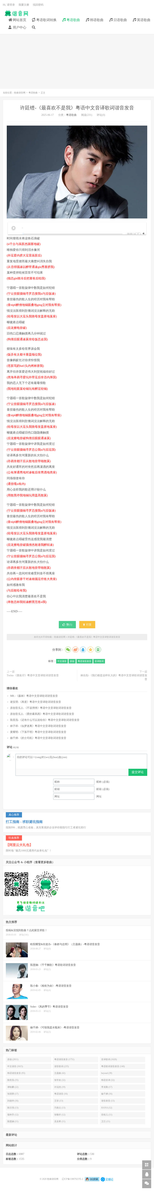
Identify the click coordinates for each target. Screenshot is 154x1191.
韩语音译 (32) (108, 1080)
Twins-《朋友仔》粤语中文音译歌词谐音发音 (33, 675)
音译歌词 (99, 661)
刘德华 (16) (12, 1100)
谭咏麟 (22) (12, 1087)
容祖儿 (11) (106, 1114)
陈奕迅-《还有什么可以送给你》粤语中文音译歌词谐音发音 (44, 720)
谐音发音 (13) (108, 1100)
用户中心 (19, 27)
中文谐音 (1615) (15, 1066)
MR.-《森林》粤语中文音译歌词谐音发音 (34, 695)
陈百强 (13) (12, 1107)
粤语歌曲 (73, 20)
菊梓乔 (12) (12, 1114)
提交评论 (138, 772)
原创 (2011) (12, 1059)
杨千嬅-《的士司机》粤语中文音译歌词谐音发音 (38, 738)
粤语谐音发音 (84, 661)
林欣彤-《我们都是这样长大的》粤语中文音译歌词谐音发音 (114, 677)
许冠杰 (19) (59, 1087)
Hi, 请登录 (9, 4)
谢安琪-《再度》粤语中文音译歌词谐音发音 (35, 701)
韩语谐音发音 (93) (16, 1073)
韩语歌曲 (96, 20)
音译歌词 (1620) (109, 1059)
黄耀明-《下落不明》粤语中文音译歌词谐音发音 (38, 732)
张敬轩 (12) (59, 1114)
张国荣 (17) (12, 1093)
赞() (69, 624)
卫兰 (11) (105, 1121)
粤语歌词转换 (46, 20)
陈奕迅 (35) (12, 1080)
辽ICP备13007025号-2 (72, 1179)
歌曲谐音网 (16, 13)
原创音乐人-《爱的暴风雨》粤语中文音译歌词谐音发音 (42, 714)
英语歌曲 (143, 20)
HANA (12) (106, 1107)
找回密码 (38, 4)
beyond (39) (106, 1073)
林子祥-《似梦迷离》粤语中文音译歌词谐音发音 (38, 726)
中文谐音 (61, 661)
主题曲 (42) (59, 1073)
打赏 (88, 624)
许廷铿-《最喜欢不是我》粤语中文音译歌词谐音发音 (77, 108)
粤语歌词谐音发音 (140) (113, 1066)
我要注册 (24, 4)
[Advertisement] (77, 63)
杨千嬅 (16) (106, 1093)
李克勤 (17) (106, 1087)
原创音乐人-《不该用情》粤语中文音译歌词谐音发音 (41, 708)
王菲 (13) (58, 1100)
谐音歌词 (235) (61, 1066)
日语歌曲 (119, 20)
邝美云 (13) (59, 1107)
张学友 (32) (59, 1080)
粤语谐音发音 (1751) (64, 1059)
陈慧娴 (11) (12, 1121)
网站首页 (19, 20)
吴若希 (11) (59, 1121)
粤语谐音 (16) (61, 1093)
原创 (72, 661)
